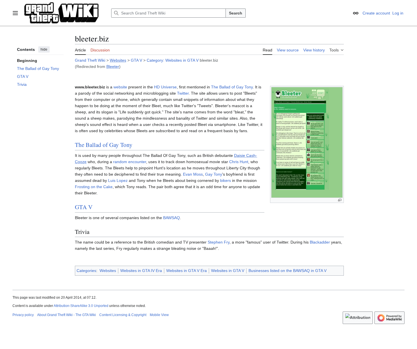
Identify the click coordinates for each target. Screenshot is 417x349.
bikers (225, 180)
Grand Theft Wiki (90, 60)
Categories (86, 270)
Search (235, 13)
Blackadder (320, 242)
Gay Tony (213, 174)
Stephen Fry (218, 242)
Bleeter (112, 66)
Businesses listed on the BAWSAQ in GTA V (287, 270)
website (120, 87)
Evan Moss (193, 174)
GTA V (136, 60)
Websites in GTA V (227, 270)
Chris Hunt (238, 161)
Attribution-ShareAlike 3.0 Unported (81, 306)
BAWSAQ (171, 217)
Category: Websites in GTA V (173, 60)
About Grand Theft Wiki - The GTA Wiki (66, 315)
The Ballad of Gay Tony (232, 87)
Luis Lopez (118, 180)
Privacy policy (23, 315)
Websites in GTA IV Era (141, 270)
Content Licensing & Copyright (122, 315)
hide (44, 49)
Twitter (183, 93)
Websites (118, 60)
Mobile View (159, 315)
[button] (15, 13)
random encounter (129, 161)
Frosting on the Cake (94, 186)
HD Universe (165, 87)
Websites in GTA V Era (186, 270)
